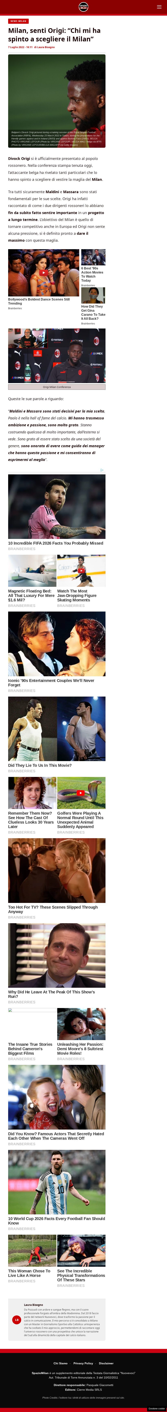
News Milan (18, 21)
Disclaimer (106, 1363)
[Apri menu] (159, 7)
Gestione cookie (157, 1408)
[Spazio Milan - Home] (83, 7)
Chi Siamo (61, 1363)
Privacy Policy (83, 1363)
